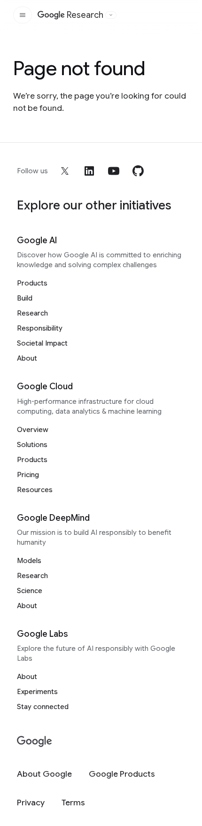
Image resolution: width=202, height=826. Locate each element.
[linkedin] (89, 171)
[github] (138, 171)
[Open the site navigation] (22, 15)
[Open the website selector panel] (111, 15)
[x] (65, 171)
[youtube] (113, 171)
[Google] (34, 742)
